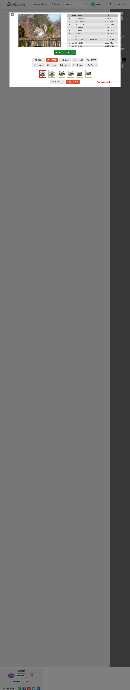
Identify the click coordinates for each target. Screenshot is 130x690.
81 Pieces (51, 65)
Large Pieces (73, 82)
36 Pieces (78, 60)
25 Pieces (64, 60)
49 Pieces (91, 60)
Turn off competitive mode (107, 82)
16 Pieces (51, 60)
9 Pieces (38, 60)
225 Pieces (91, 65)
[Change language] (121, 4)
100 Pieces (65, 65)
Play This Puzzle (66, 52)
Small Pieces (57, 82)
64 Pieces (38, 65)
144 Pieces (78, 65)
